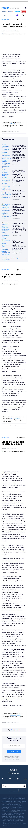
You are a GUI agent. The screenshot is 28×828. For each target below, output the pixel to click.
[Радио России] (17, 12)
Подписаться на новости (14, 739)
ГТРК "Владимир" (15, 123)
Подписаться (14, 751)
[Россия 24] (10, 12)
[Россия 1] (4, 12)
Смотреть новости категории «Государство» (11, 259)
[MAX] (17, 14)
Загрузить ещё (15, 730)
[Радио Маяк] (23, 12)
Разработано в (13, 791)
